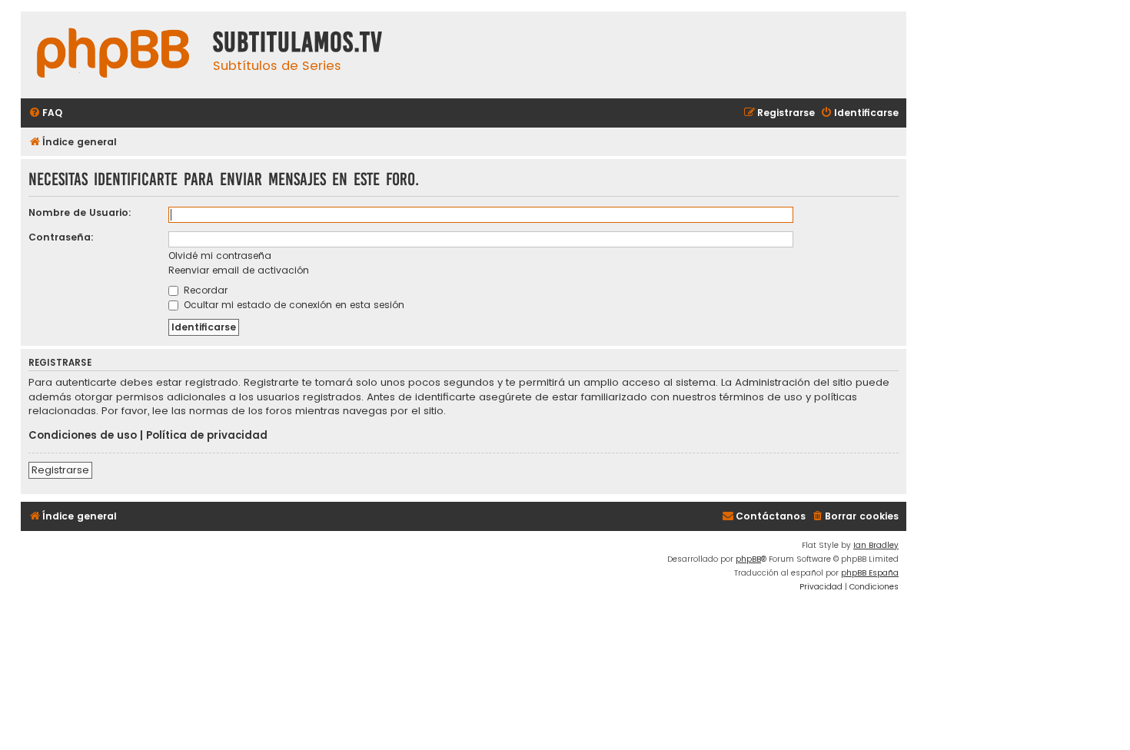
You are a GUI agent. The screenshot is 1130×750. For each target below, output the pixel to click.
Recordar (204, 290)
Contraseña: (61, 237)
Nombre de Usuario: (79, 212)
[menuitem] (45, 113)
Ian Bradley (876, 545)
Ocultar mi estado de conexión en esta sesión (292, 304)
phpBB (748, 559)
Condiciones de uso (82, 436)
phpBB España (870, 573)
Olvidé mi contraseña (219, 255)
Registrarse (60, 470)
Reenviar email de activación (238, 270)
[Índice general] (113, 55)
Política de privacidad (207, 436)
